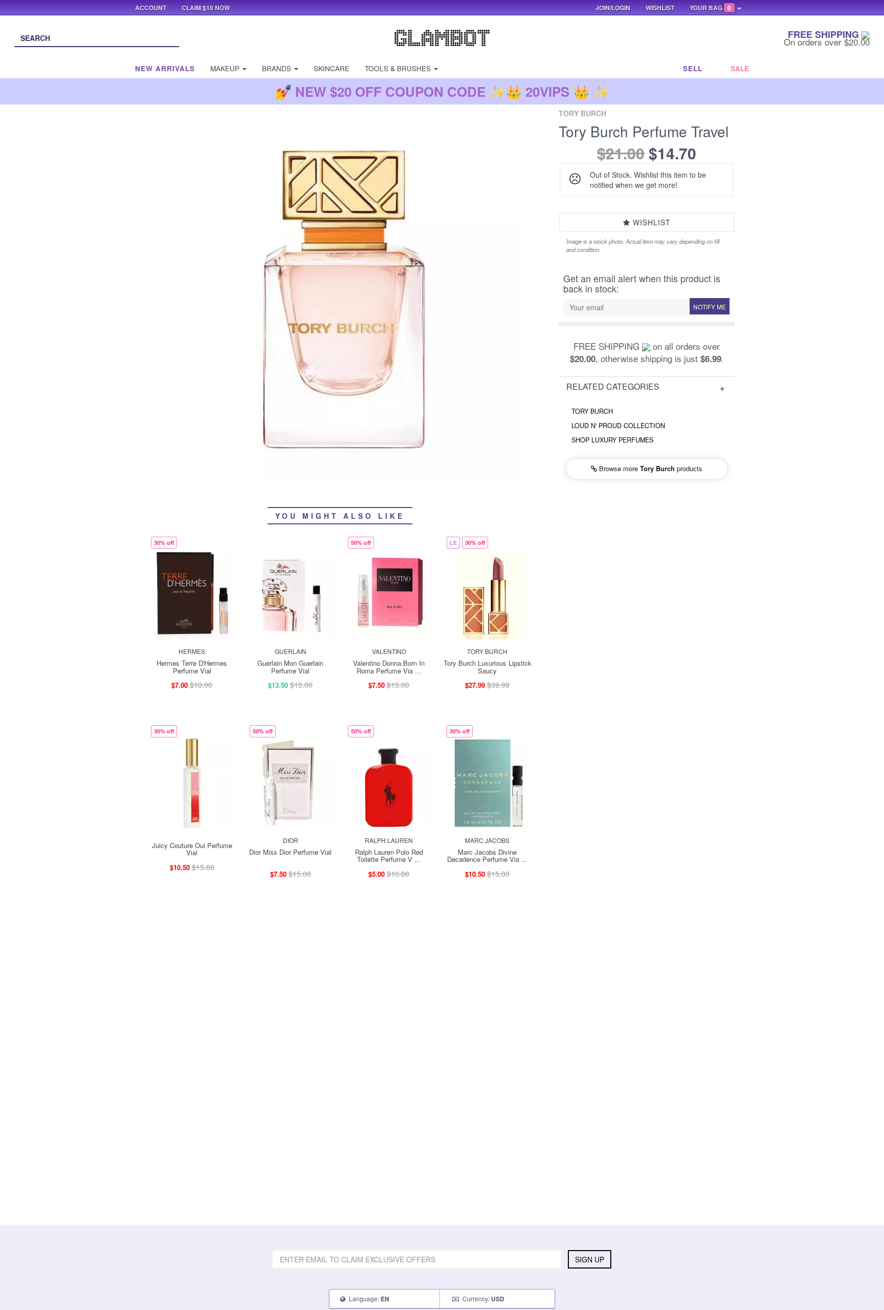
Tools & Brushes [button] (399, 68)
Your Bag (710, 7)
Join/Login (612, 7)
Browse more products (649, 468)
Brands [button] (277, 68)
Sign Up (589, 1259)
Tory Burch (592, 411)
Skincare (331, 68)
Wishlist (650, 222)
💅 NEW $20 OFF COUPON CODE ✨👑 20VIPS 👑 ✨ (442, 91)
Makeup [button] (225, 68)
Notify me (709, 306)
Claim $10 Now (206, 7)
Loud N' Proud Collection (618, 425)
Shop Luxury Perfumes (612, 440)
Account (150, 7)
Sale (740, 68)
